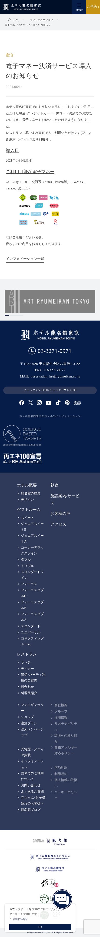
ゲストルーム (29, 509)
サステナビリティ (65, 726)
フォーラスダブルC (32, 593)
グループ (60, 711)
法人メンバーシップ (32, 732)
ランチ (26, 662)
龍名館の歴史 (30, 493)
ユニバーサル (30, 632)
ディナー (27, 668)
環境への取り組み (65, 738)
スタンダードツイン (32, 574)
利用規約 (60, 774)
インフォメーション (32, 764)
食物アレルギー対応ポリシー (65, 750)
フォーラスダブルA (32, 617)
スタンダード (30, 626)
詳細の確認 (20, 919)
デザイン (27, 499)
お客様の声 (60, 513)
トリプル (27, 566)
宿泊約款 (60, 767)
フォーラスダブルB (32, 605)
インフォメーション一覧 (25, 259)
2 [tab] (11, 315)
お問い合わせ (30, 785)
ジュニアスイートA (32, 538)
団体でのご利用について (32, 776)
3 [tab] (16, 315)
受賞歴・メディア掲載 (32, 752)
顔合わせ (27, 687)
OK (40, 927)
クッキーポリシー (65, 795)
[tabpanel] (50, 301)
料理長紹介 (29, 693)
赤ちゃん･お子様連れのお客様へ (33, 800)
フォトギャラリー (32, 707)
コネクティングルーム (32, 641)
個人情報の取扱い (65, 783)
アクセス (58, 524)
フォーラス (29, 584)
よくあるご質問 (32, 791)
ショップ (27, 717)
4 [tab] (21, 315)
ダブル (26, 559)
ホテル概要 (27, 485)
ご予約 (92, 6)
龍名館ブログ (30, 809)
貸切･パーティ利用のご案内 (33, 677)
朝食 (54, 485)
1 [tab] (7, 315)
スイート (27, 518)
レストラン (27, 654)
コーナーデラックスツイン (32, 550)
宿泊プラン (29, 723)
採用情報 (60, 717)
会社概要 (60, 705)
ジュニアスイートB (32, 526)
